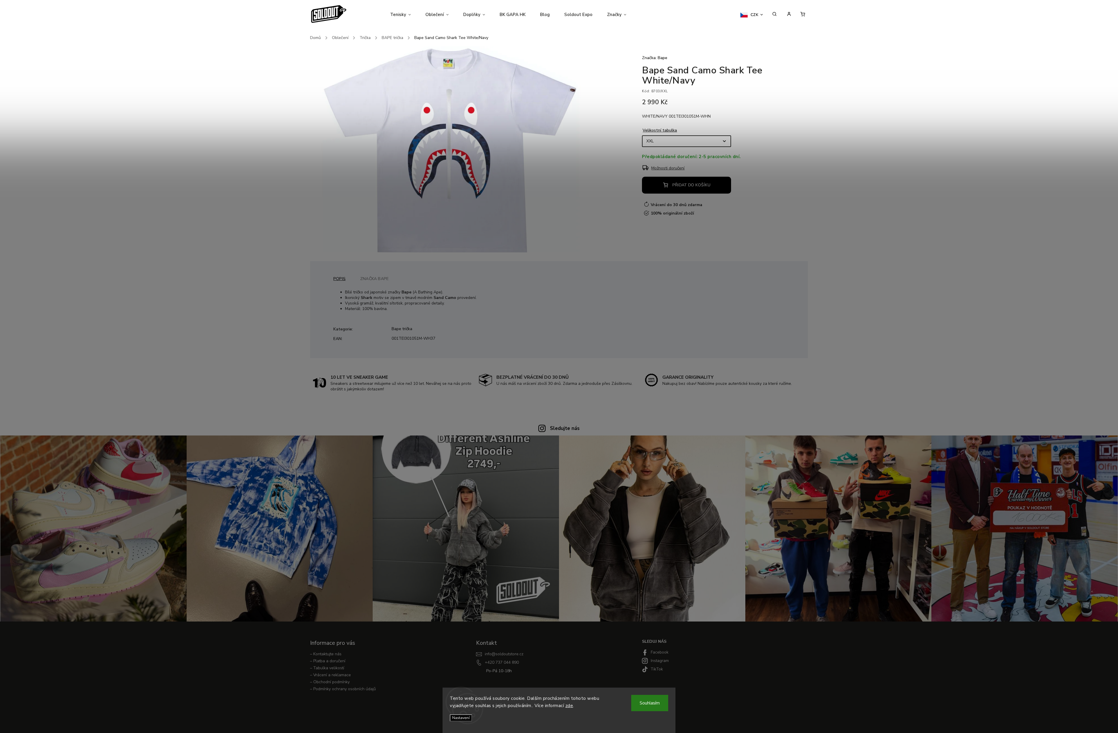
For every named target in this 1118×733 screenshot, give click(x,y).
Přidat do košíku (691, 185)
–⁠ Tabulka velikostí (327, 668)
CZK (755, 14)
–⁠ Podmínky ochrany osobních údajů (343, 689)
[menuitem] (404, 14)
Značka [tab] (374, 278)
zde (569, 706)
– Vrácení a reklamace (330, 675)
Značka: (654, 58)
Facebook (659, 652)
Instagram (660, 660)
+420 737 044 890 (502, 662)
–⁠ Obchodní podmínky (330, 682)
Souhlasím (650, 703)
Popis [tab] (339, 278)
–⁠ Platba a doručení (327, 661)
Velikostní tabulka (660, 130)
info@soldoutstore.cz (504, 654)
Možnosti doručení (667, 168)
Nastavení (461, 717)
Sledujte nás (565, 428)
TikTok (657, 669)
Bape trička (402, 329)
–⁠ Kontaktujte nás (326, 654)
